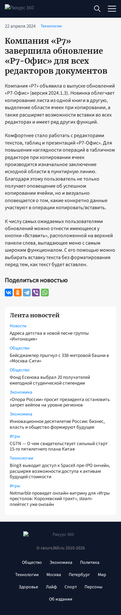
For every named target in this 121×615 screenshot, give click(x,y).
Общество (20, 348)
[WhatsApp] (45, 292)
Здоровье (28, 587)
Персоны (93, 587)
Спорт (71, 587)
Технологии (21, 458)
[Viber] (36, 292)
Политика (89, 562)
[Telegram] (27, 292)
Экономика (21, 392)
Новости (18, 326)
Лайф (51, 587)
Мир (102, 575)
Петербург (79, 575)
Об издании (60, 599)
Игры (15, 436)
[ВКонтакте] (9, 292)
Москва (53, 575)
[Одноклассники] (18, 292)
